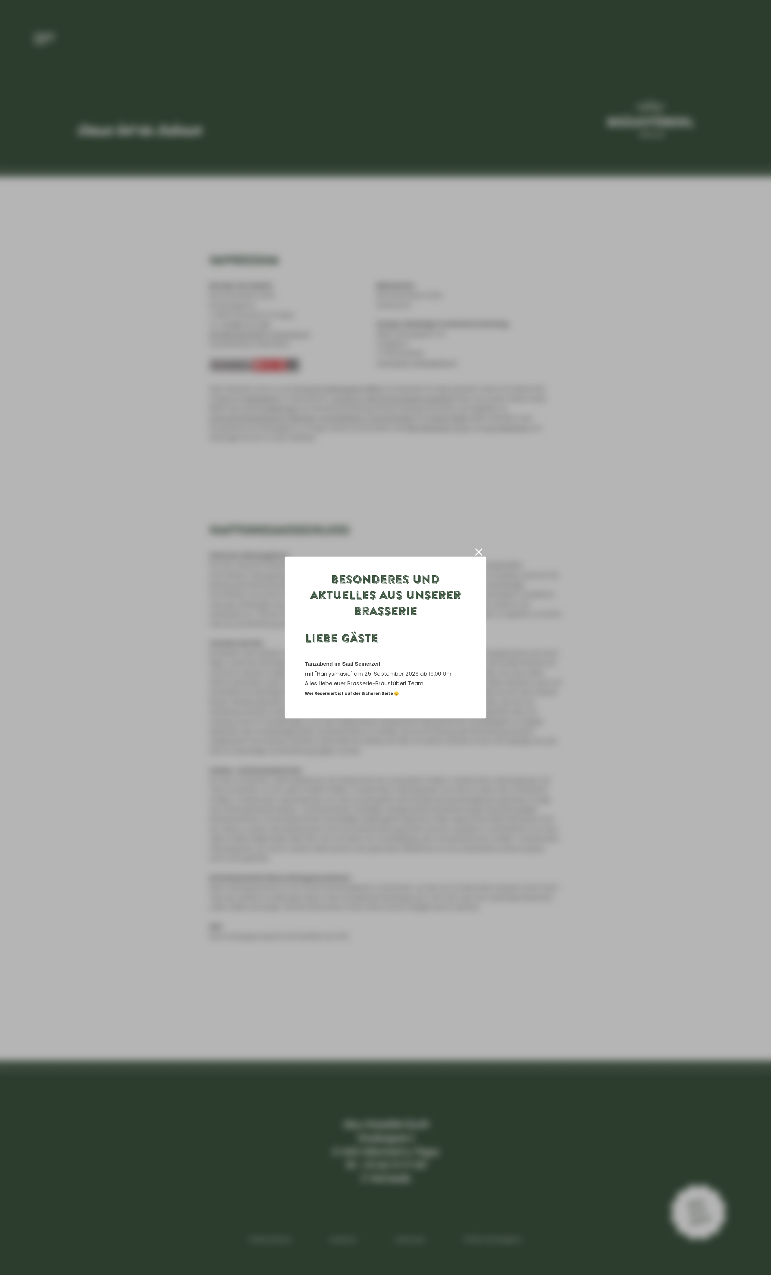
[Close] (485, 552)
